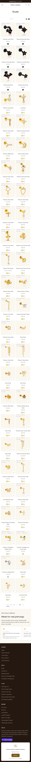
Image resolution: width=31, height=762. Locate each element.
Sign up (22, 385)
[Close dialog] (29, 372)
